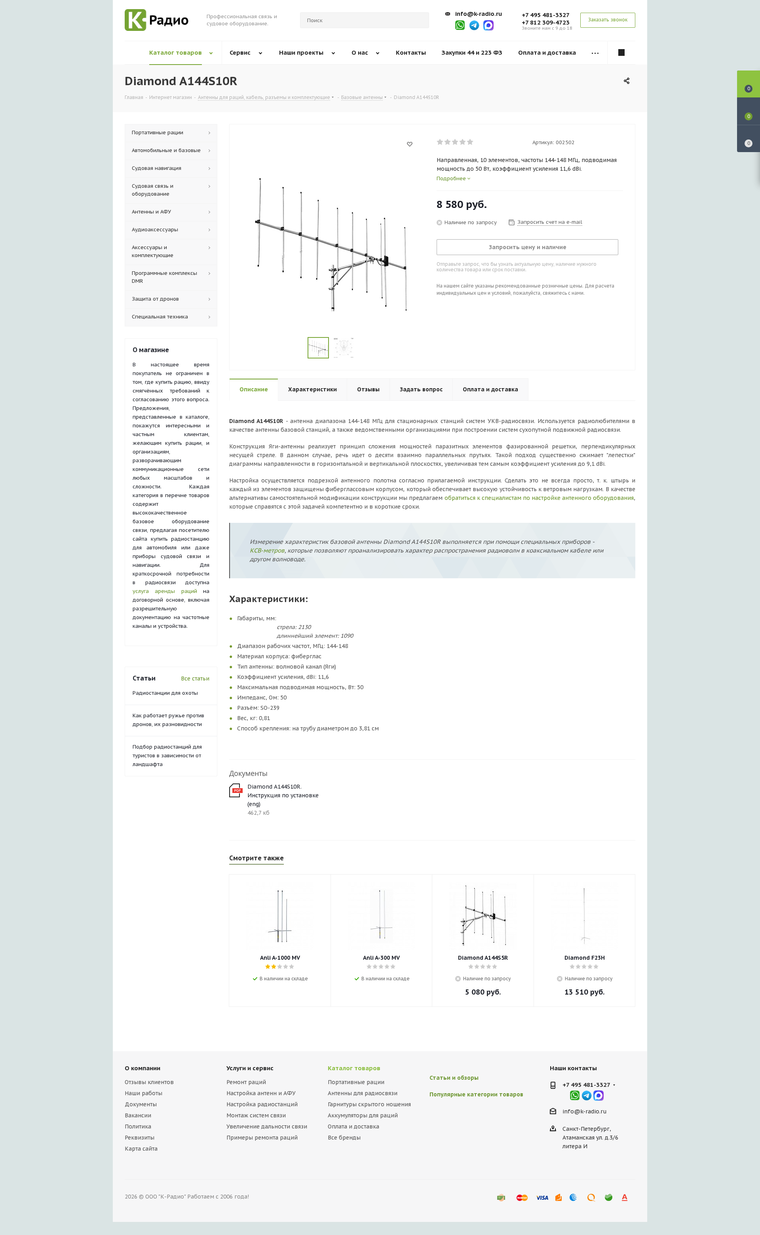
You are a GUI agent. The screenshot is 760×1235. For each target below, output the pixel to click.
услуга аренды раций (165, 591)
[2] (448, 142)
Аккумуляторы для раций (363, 1115)
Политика (138, 1126)
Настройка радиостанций (262, 1104)
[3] (455, 142)
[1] (440, 142)
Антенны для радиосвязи (362, 1093)
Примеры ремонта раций (262, 1137)
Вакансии (138, 1115)
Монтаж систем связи (256, 1115)
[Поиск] (419, 20)
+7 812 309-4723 (546, 22)
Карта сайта (141, 1148)
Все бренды (344, 1137)
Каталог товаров (354, 1068)
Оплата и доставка (353, 1126)
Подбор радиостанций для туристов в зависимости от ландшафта (167, 755)
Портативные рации (356, 1082)
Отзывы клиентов (149, 1082)
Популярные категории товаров (476, 1094)
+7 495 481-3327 (546, 15)
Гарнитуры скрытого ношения (369, 1104)
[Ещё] (595, 53)
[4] (463, 142)
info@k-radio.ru (478, 13)
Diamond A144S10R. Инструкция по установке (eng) (283, 795)
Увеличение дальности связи (266, 1126)
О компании (142, 1068)
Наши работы (143, 1093)
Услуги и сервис (250, 1068)
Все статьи (195, 678)
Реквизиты (139, 1137)
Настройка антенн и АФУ (261, 1093)
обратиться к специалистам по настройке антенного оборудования (539, 497)
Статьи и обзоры (454, 1077)
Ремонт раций (246, 1082)
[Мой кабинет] (621, 52)
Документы (141, 1104)
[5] (470, 142)
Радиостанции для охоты (165, 693)
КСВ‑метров (267, 550)
